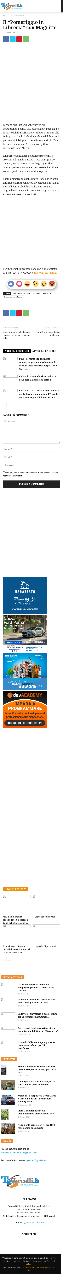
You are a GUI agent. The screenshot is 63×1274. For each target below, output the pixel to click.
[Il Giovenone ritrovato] (46, 904)
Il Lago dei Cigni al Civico (45, 946)
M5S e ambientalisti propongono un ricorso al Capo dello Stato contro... (16, 919)
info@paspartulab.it (45, 272)
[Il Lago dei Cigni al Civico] (46, 934)
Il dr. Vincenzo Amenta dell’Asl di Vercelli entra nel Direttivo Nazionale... (16, 949)
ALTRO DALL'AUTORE (44, 351)
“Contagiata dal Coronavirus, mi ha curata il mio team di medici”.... (36, 1083)
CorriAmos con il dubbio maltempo (48, 333)
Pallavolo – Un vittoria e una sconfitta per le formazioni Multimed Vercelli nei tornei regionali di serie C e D (39, 394)
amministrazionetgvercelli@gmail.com (19, 1152)
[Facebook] (6, 39)
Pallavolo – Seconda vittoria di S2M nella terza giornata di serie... (36, 1001)
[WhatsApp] (26, 39)
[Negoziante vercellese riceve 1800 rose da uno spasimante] (8, 1128)
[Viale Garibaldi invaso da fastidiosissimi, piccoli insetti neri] (4, 1114)
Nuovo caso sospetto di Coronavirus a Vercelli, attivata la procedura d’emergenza (37, 1098)
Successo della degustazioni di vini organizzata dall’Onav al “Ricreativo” (38, 1029)
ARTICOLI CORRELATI (17, 351)
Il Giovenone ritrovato (44, 916)
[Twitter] (13, 39)
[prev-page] (5, 405)
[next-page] (9, 405)
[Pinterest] (19, 39)
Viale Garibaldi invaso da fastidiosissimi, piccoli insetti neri (36, 1112)
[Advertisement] (31, 101)
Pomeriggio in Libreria (13, 297)
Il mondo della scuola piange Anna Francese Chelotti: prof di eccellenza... (36, 1045)
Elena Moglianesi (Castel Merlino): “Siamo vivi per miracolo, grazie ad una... (37, 1069)
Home (5, 15)
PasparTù (47, 293)
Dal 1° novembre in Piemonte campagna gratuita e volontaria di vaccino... (36, 987)
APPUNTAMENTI (17, 15)
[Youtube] (36, 1243)
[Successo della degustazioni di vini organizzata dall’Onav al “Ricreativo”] (8, 1032)
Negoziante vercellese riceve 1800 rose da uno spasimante (36, 1126)
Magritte (36, 293)
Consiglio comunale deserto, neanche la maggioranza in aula (16, 335)
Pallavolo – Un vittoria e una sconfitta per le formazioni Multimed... (37, 1015)
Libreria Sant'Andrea (21, 293)
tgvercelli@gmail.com (36, 1160)
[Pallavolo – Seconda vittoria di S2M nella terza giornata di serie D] (10, 380)
